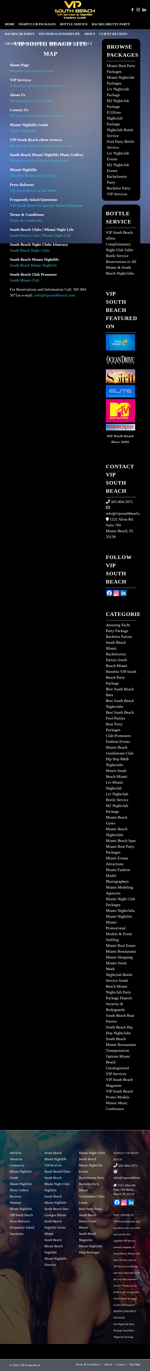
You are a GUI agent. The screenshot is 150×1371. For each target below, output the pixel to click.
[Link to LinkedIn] (144, 10)
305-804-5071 (122, 502)
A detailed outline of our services (36, 86)
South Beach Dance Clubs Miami (87, 1221)
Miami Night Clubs (92, 1153)
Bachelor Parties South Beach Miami (119, 642)
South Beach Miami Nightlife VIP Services (55, 1159)
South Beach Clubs (57, 1171)
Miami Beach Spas (121, 840)
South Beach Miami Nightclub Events (91, 1165)
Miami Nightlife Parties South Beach (39, 160)
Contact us (17, 1165)
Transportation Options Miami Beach (118, 1056)
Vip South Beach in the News (33, 190)
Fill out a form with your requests (36, 115)
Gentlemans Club (119, 753)
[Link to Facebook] (132, 10)
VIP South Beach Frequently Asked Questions (46, 205)
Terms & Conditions (26, 220)
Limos (83, 1202)
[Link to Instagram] (138, 10)
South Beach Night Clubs (30, 250)
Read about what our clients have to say (41, 145)
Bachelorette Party (91, 1178)
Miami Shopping (119, 957)
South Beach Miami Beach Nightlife (53, 1246)
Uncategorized (117, 1068)
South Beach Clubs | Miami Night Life (40, 235)
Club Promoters (118, 735)
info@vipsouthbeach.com (54, 295)
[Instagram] (116, 593)
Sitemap (15, 1202)
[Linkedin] (123, 593)
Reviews (15, 1196)
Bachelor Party (118, 188)
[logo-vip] (75, 9)
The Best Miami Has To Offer (33, 175)
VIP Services (117, 194)
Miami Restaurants (121, 951)
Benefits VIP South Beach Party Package (121, 677)
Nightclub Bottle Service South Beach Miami (119, 980)
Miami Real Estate (121, 945)
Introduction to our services (32, 71)
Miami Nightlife (23, 130)
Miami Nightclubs (120, 910)
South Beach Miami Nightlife (33, 265)
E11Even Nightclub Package (115, 118)
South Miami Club (24, 280)
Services (15, 1153)
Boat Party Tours (90, 1209)
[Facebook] (109, 593)
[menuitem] (10, 24)
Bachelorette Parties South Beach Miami (116, 660)
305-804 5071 (128, 1166)
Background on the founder (31, 101)
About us (16, 1159)
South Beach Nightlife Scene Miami (55, 1227)
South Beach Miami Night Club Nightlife (56, 1184)
